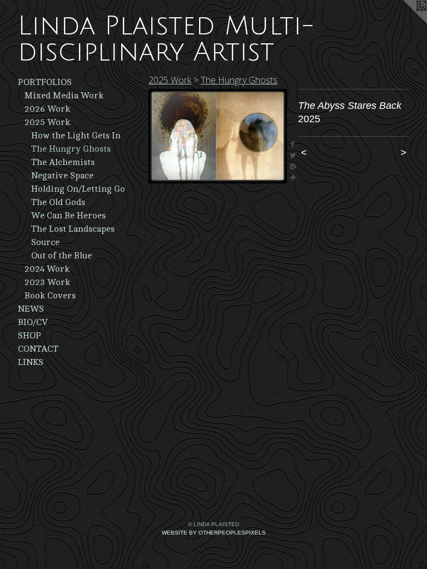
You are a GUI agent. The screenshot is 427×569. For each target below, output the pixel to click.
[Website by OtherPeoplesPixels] (405, 22)
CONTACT (38, 349)
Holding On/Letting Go (78, 189)
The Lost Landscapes (73, 229)
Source (45, 242)
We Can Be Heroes (68, 216)
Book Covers (50, 296)
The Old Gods (58, 202)
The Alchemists (63, 162)
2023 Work (47, 282)
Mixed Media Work (63, 96)
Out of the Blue (61, 256)
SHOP (29, 336)
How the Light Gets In (76, 136)
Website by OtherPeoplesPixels (214, 533)
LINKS (30, 362)
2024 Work (46, 269)
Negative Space (62, 176)
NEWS (31, 309)
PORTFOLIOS (45, 82)
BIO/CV (33, 322)
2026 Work (47, 109)
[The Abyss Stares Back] (217, 136)
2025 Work (47, 122)
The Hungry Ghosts (71, 149)
